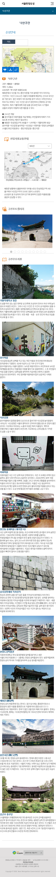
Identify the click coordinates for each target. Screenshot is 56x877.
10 (45, 252)
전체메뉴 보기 (52, 3)
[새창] (5, 68)
